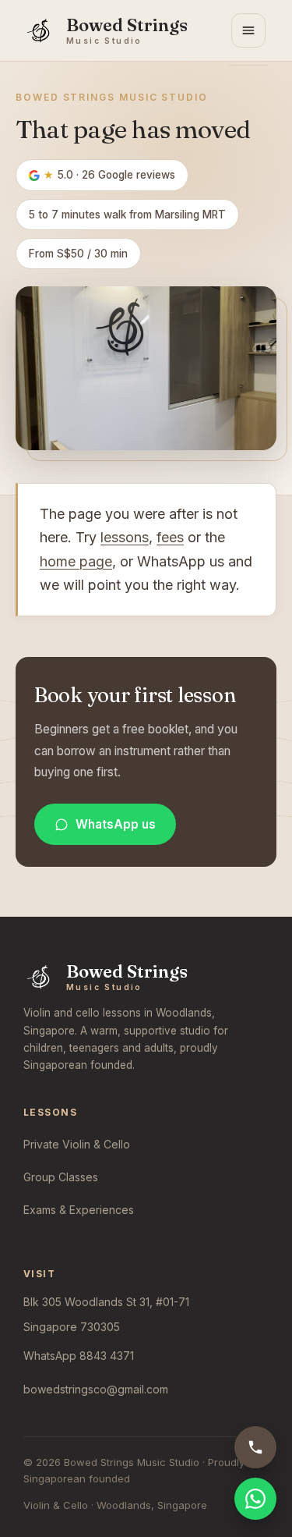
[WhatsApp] (255, 1499)
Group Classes (60, 1177)
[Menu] (248, 30)
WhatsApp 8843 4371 (78, 1355)
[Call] (255, 1447)
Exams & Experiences (78, 1209)
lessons (124, 537)
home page (76, 561)
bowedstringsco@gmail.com (95, 1389)
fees (170, 537)
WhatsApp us (116, 824)
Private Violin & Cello (76, 1144)
